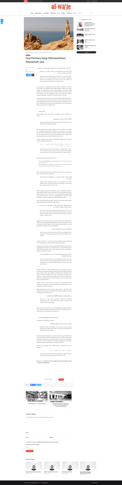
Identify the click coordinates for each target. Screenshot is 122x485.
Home (32, 13)
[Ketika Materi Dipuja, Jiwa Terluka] (80, 47)
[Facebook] (27, 75)
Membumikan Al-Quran (67, 471)
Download (69, 13)
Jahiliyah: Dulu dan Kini (90, 34)
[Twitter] (30, 75)
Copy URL (61, 379)
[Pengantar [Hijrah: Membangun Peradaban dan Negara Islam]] (80, 24)
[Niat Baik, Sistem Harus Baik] (80, 41)
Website (51, 437)
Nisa (58, 13)
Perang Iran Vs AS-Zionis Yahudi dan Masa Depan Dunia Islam (42, 1)
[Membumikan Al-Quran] (70, 466)
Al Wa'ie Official (45, 482)
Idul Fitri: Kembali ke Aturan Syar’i (51, 471)
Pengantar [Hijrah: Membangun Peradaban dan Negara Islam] (90, 24)
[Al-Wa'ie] (61, 7)
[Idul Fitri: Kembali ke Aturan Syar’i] (52, 466)
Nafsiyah (31, 52)
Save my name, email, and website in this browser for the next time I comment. (43, 442)
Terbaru (63, 13)
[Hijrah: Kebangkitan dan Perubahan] (80, 30)
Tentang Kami (94, 1)
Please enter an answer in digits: (32, 444)
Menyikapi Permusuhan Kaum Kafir (33, 471)
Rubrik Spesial (38, 13)
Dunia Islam (53, 13)
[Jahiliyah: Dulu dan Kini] (80, 36)
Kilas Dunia (46, 13)
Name (27, 432)
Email (27, 437)
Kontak (88, 1)
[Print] (33, 75)
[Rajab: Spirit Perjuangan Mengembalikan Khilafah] (88, 466)
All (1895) (86, 52)
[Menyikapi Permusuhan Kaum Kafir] (34, 466)
